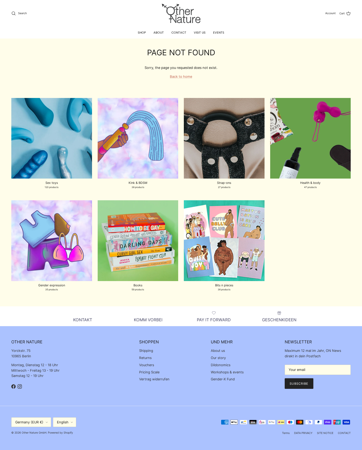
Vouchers (146, 365)
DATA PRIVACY (303, 433)
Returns (145, 358)
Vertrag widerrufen (154, 379)
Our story (218, 358)
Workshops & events (227, 372)
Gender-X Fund (223, 379)
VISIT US (200, 32)
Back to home (181, 77)
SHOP (142, 32)
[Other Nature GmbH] (181, 13)
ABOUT (158, 32)
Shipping (146, 351)
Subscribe (299, 383)
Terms (286, 433)
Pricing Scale (149, 372)
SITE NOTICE (325, 433)
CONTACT (178, 32)
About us (218, 351)
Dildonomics (220, 365)
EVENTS (218, 32)
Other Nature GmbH (34, 432)
